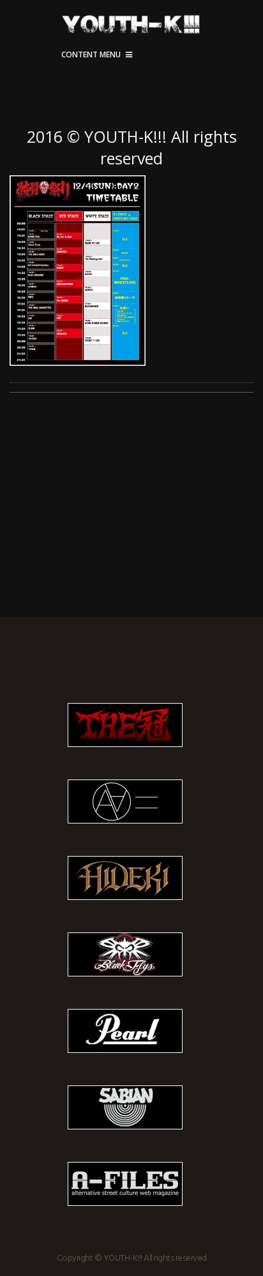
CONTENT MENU (91, 54)
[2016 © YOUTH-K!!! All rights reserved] (131, 270)
